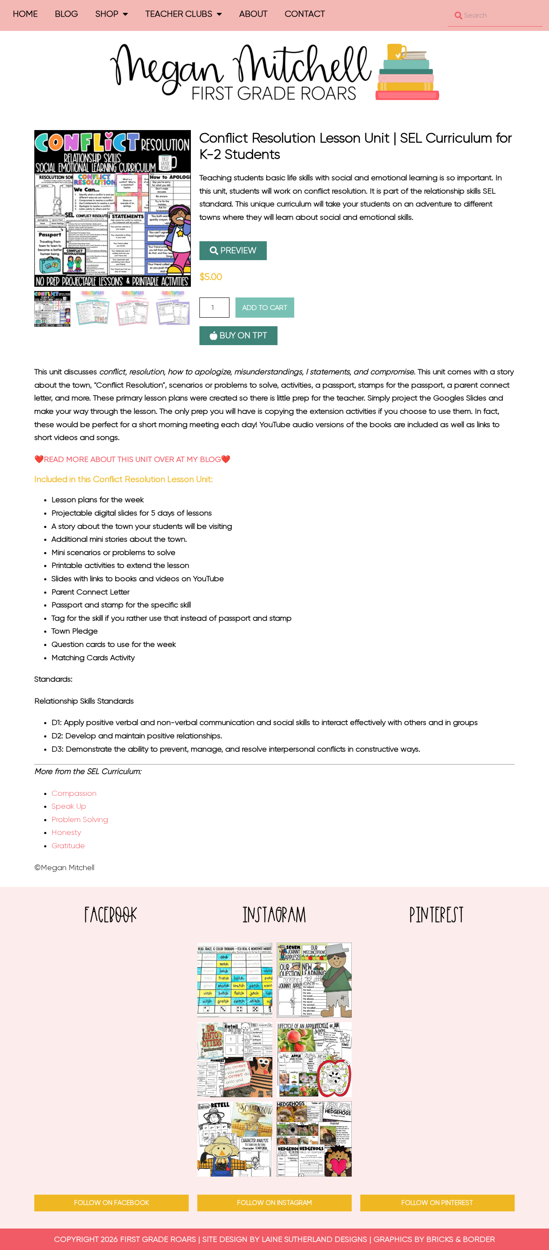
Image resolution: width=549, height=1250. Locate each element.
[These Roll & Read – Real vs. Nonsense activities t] (234, 980)
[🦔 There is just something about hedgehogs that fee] (314, 1139)
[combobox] (495, 15)
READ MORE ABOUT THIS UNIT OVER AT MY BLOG (132, 459)
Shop (106, 14)
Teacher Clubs (178, 14)
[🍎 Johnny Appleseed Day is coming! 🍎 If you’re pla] (314, 980)
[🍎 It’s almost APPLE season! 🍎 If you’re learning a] (314, 1059)
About (253, 14)
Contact (305, 14)
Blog (66, 14)
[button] (233, 250)
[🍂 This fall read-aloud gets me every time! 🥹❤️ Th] (234, 1139)
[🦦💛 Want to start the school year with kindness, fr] (234, 1059)
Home (25, 14)
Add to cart (264, 307)
